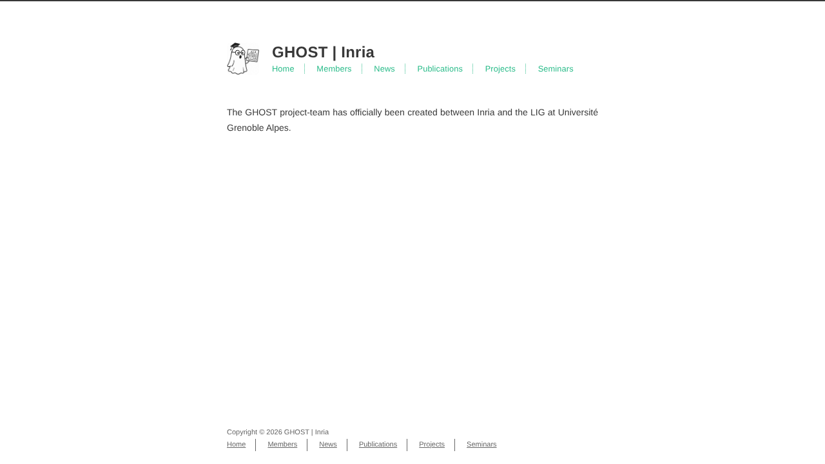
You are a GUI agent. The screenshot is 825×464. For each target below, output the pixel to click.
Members (333, 68)
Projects (500, 68)
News (384, 68)
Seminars (556, 68)
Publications (440, 68)
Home (283, 68)
